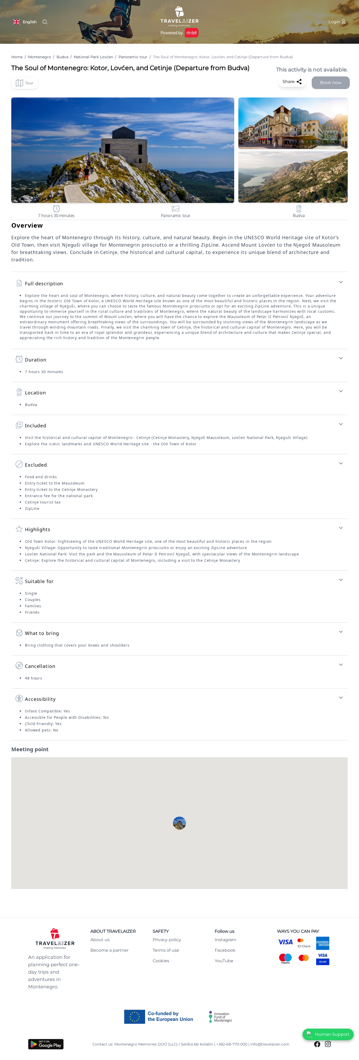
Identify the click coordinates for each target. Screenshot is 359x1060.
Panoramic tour (133, 57)
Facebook (225, 950)
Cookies (161, 960)
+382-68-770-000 (231, 1044)
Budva (62, 57)
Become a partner (109, 950)
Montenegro (39, 57)
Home (17, 57)
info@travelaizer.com (269, 1044)
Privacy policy (167, 939)
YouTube (224, 960)
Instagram (225, 939)
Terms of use (166, 950)
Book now (330, 82)
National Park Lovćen (93, 57)
